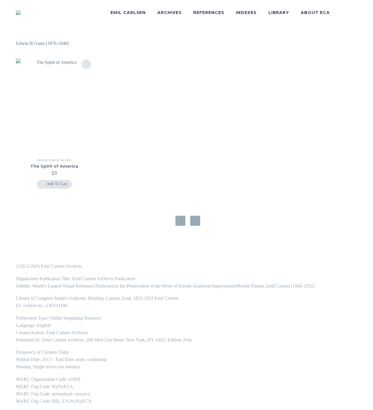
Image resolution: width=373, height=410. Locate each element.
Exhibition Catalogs (54, 160)
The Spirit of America (54, 166)
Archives (169, 12)
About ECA (315, 12)
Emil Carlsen (128, 12)
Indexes (246, 12)
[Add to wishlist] (86, 64)
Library (278, 12)
